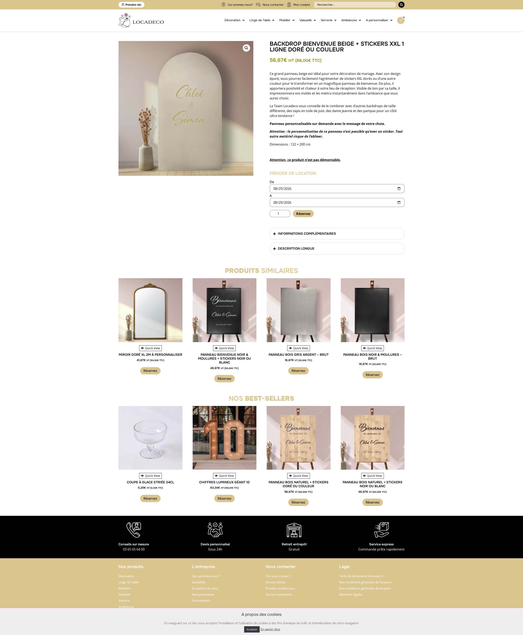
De (272, 181)
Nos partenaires (203, 594)
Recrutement (201, 600)
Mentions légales (351, 594)
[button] (246, 48)
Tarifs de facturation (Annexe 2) (361, 576)
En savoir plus (270, 629)
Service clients (275, 582)
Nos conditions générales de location (365, 588)
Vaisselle (124, 594)
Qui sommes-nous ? (206, 576)
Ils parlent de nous (205, 588)
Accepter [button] (252, 629)
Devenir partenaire (279, 594)
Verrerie (124, 600)
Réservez (303, 213)
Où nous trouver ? (278, 576)
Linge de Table (128, 582)
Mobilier (124, 588)
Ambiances (126, 607)
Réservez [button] (150, 370)
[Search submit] (401, 5)
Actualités (199, 582)
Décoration (126, 576)
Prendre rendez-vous (280, 588)
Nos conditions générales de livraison (365, 582)
